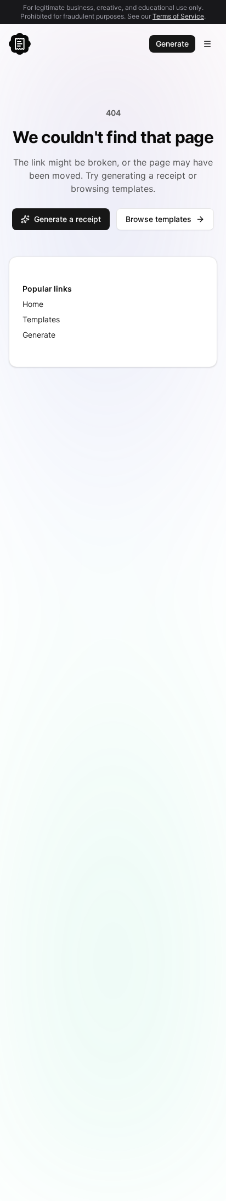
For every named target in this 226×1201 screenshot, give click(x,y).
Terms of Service (178, 16)
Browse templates (158, 219)
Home (32, 304)
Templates (41, 319)
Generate (172, 43)
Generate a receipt (67, 219)
